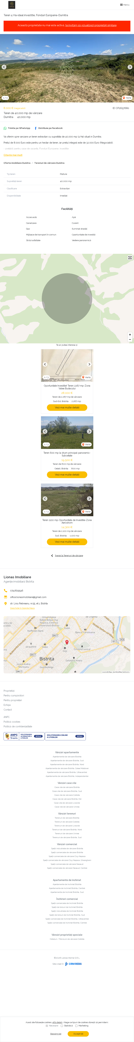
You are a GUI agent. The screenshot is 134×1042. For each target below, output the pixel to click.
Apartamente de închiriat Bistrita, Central (67, 888)
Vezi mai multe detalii (67, 407)
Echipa (7, 705)
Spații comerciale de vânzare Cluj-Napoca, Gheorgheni (67, 860)
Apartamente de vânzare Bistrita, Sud (67, 760)
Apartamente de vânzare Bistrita (67, 756)
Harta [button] (128, 98)
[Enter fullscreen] (130, 257)
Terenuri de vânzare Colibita (67, 822)
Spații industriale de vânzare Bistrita (67, 848)
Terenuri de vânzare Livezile (67, 826)
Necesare (53, 1025)
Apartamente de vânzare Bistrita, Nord (67, 764)
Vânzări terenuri (67, 813)
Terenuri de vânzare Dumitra (49, 163)
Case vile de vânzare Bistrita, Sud (67, 791)
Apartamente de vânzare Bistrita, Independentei (67, 776)
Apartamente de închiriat (67, 880)
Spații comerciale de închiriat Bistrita (67, 903)
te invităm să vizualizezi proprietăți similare (91, 25)
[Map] (67, 298)
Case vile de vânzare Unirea (67, 807)
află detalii (57, 1022)
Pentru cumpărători (14, 695)
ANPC (7, 717)
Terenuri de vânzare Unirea (67, 833)
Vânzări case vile (67, 783)
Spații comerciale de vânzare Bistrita (67, 852)
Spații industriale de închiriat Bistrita (67, 911)
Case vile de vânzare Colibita (67, 795)
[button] (4, 67)
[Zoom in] (130, 334)
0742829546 (16, 590)
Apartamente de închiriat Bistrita (67, 884)
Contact (8, 709)
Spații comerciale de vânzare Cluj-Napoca (67, 856)
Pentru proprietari (13, 700)
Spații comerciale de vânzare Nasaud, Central (67, 868)
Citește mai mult (13, 155)
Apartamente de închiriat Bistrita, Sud (67, 892)
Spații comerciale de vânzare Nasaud (67, 864)
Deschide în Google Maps (22, 608)
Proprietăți (9, 691)
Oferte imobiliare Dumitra (17, 163)
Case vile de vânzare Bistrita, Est (67, 799)
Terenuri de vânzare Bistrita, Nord (67, 829)
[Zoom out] (130, 339)
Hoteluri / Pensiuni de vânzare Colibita (67, 939)
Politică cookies (12, 721)
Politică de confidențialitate (18, 726)
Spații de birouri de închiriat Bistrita (67, 907)
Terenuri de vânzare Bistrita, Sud (67, 837)
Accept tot (78, 1034)
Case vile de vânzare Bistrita (67, 787)
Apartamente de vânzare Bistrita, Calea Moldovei (67, 768)
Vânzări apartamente (67, 752)
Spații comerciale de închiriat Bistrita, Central (67, 923)
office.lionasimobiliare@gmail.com (28, 597)
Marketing (83, 1025)
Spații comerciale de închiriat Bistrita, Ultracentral (67, 919)
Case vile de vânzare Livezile (67, 803)
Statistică (68, 1025)
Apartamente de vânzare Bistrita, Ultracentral (67, 772)
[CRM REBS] (73, 964)
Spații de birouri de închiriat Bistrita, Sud (67, 915)
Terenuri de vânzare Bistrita (67, 818)
